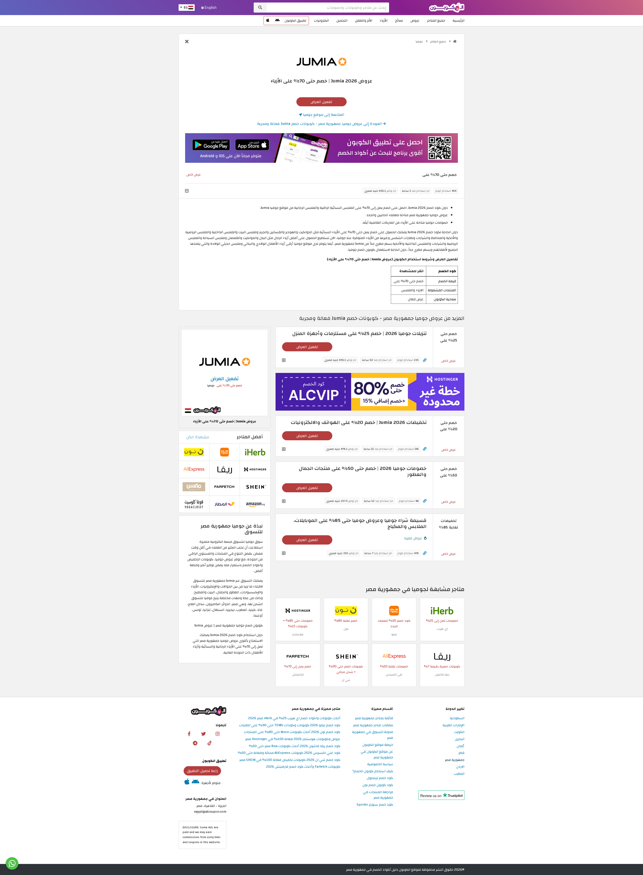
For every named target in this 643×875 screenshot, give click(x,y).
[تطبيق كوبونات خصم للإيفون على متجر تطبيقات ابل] (268, 20)
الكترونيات (321, 20)
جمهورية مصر (454, 760)
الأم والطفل (363, 20)
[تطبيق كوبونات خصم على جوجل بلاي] (277, 20)
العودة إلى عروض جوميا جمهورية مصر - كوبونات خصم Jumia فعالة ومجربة (320, 123)
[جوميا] (321, 61)
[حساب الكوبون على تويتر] (203, 733)
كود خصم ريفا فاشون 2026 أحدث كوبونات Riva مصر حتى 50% (294, 746)
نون (346, 628)
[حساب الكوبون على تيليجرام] (195, 743)
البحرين (459, 739)
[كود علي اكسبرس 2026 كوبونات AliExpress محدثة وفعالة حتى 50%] (394, 656)
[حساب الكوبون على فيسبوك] (189, 733)
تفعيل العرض (321, 101)
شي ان (346, 680)
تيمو (394, 634)
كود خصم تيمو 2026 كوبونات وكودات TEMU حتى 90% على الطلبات (289, 725)
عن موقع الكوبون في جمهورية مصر (377, 754)
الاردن (460, 767)
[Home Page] (446, 7)
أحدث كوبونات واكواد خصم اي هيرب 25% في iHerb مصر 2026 (294, 718)
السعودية (457, 718)
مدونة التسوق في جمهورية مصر (372, 735)
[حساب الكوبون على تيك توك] (209, 743)
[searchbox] (327, 8)
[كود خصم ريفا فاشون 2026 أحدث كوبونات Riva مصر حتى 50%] (442, 656)
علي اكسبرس (394, 674)
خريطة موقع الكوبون (377, 745)
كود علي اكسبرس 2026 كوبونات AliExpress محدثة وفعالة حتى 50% (289, 753)
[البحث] (260, 8)
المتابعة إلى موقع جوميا (323, 114)
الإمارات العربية (453, 725)
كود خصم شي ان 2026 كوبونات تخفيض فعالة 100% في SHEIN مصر (289, 760)
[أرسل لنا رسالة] (12, 863)
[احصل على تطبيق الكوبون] (321, 148)
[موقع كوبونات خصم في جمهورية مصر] (455, 41)
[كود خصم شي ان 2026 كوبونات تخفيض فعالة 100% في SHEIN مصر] (345, 656)
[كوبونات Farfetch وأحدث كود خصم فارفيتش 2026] (297, 656)
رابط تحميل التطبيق (202, 770)
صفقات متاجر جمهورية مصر (373, 725)
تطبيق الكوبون (295, 20)
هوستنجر (297, 634)
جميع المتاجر (436, 20)
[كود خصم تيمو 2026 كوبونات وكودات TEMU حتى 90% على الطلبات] (394, 610)
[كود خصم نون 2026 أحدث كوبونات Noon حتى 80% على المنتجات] (345, 610)
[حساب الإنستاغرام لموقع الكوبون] (217, 733)
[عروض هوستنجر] (370, 392)
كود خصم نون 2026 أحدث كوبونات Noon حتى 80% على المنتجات (292, 732)
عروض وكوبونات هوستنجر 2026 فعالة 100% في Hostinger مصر (292, 739)
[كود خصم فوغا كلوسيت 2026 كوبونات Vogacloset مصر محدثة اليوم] (194, 504)
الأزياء (384, 20)
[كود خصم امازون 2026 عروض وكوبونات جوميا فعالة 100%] (255, 504)
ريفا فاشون (442, 674)
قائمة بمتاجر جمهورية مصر (374, 718)
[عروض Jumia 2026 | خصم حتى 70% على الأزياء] (224, 372)
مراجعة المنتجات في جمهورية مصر (378, 795)
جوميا (419, 41)
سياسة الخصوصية (380, 764)
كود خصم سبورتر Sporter (375, 805)
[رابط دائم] (424, 360)
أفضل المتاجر (250, 437)
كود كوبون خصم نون (377, 785)
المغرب (459, 774)
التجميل (341, 20)
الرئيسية (458, 20)
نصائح (399, 20)
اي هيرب (442, 628)
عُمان (460, 746)
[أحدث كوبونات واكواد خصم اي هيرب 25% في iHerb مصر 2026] (442, 610)
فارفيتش (298, 674)
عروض (414, 20)
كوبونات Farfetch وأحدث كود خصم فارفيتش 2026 (303, 767)
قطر (461, 753)
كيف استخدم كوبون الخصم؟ (372, 771)
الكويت (459, 732)
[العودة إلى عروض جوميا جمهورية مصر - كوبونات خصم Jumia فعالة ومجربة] (187, 42)
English (210, 8)
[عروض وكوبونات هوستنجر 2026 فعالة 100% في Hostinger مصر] (297, 610)
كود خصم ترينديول (380, 778)
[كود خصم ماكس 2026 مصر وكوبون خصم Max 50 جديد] (194, 486)
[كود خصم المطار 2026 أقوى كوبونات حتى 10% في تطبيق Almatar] (224, 504)
